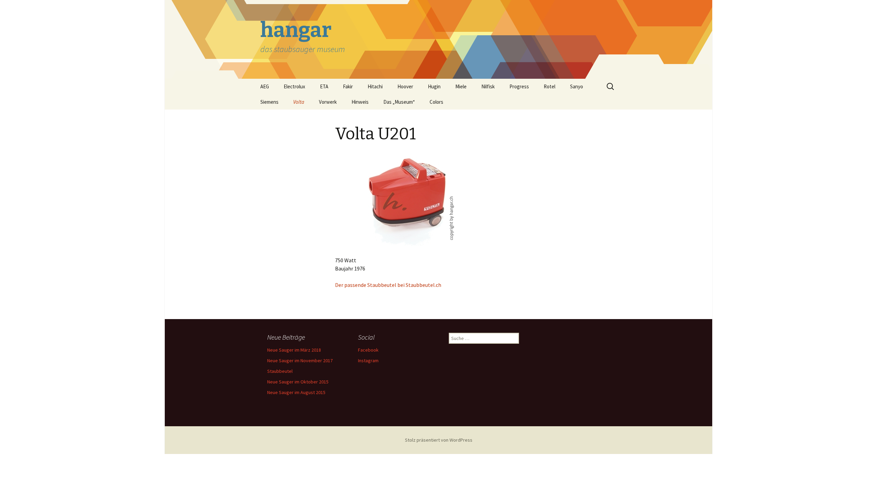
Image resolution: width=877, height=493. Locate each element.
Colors (436, 102)
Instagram (368, 360)
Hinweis (360, 102)
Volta (298, 102)
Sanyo (576, 86)
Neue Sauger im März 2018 (294, 350)
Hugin (434, 86)
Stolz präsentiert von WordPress (438, 440)
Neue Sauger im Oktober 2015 (298, 382)
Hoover (405, 86)
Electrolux (294, 86)
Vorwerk (328, 102)
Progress (519, 86)
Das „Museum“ (399, 102)
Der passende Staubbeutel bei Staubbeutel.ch (388, 284)
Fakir (348, 86)
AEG (264, 86)
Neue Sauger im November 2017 (300, 360)
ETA (324, 86)
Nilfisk (488, 86)
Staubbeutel (280, 371)
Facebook (368, 350)
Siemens (269, 102)
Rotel (549, 86)
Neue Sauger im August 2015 (296, 392)
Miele (461, 86)
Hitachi (375, 86)
